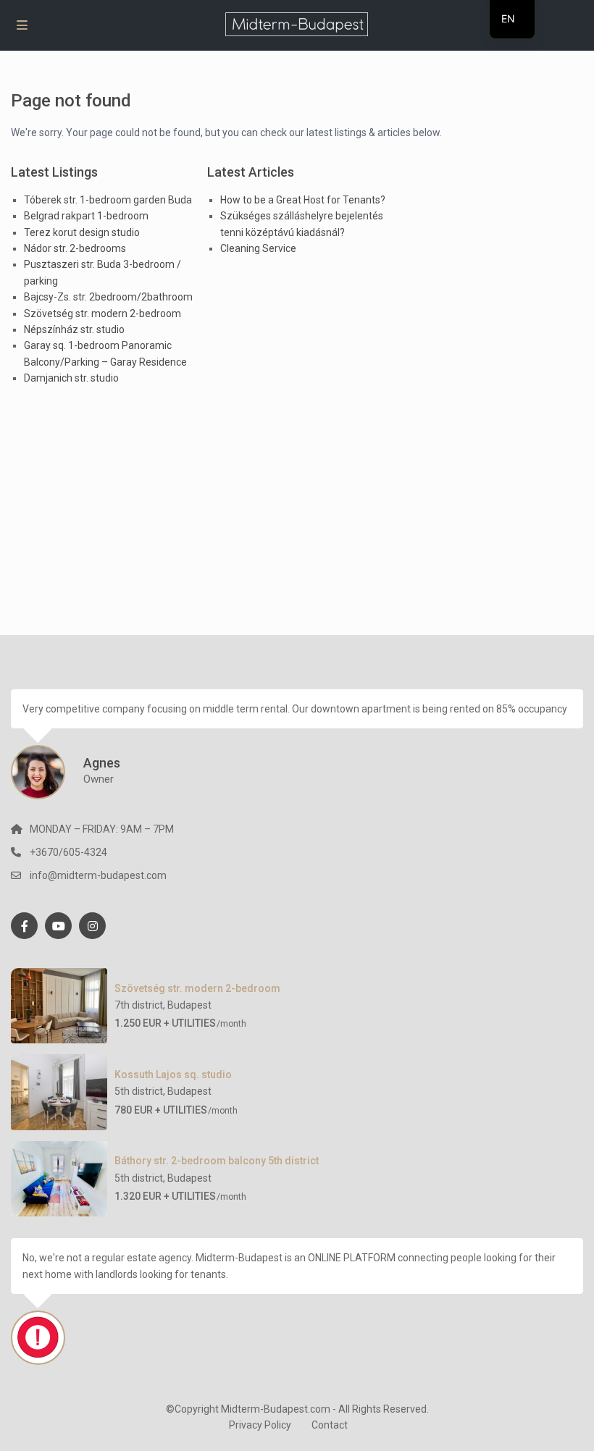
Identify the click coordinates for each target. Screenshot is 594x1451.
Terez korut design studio (82, 232)
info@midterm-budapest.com (98, 875)
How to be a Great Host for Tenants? (302, 200)
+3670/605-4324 (68, 852)
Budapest (189, 1005)
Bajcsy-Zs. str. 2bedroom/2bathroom (108, 297)
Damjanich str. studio (71, 378)
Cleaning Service (258, 248)
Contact (329, 1425)
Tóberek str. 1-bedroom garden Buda (108, 200)
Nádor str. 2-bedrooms (75, 248)
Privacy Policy (260, 1425)
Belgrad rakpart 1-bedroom (86, 216)
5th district (138, 1091)
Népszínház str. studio (74, 329)
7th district (138, 1005)
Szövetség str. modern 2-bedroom (102, 313)
